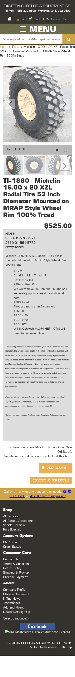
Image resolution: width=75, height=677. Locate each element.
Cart (37, 19)
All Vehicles (11, 516)
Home (4, 46)
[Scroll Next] (65, 166)
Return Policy (12, 568)
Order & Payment (15, 577)
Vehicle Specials (14, 525)
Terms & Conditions (16, 563)
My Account (11, 542)
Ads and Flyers (13, 607)
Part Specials (12, 529)
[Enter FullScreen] (66, 149)
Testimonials (11, 603)
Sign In (19, 19)
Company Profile (14, 589)
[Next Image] (65, 104)
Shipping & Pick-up (16, 572)
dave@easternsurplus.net (48, 496)
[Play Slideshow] (57, 149)
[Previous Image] (10, 104)
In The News (11, 598)
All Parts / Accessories (19, 520)
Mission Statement (16, 594)
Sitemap (66, 647)
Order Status (12, 546)
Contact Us (59, 19)
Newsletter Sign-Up (16, 611)
